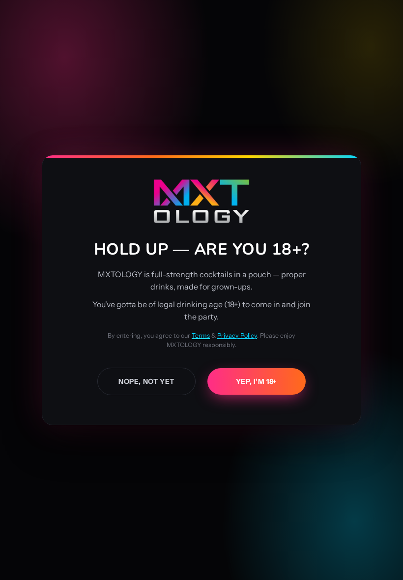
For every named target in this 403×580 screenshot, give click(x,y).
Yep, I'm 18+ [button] (256, 381)
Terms (201, 335)
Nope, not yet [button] (146, 381)
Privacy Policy (237, 335)
